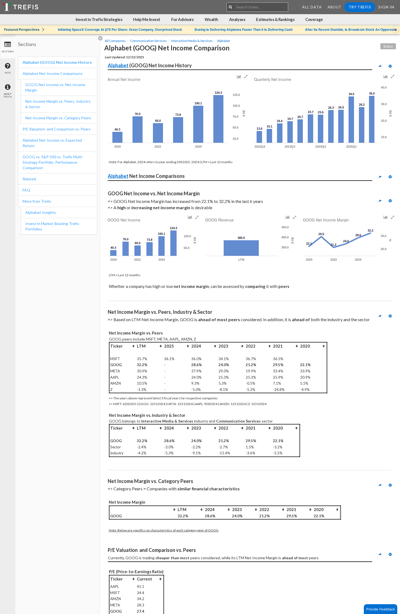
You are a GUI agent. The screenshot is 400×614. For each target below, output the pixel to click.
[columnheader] (122, 345)
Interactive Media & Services (192, 41)
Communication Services (148, 41)
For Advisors (182, 19)
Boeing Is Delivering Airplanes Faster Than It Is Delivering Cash (244, 29)
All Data (312, 7)
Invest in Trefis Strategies (99, 19)
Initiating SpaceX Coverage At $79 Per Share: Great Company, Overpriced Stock (120, 29)
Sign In (386, 7)
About (334, 7)
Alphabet (223, 41)
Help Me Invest (146, 19)
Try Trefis (360, 7)
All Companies (115, 41)
